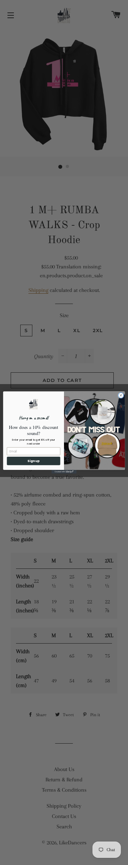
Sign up (33, 461)
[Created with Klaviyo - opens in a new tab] (64, 472)
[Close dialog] (120, 395)
